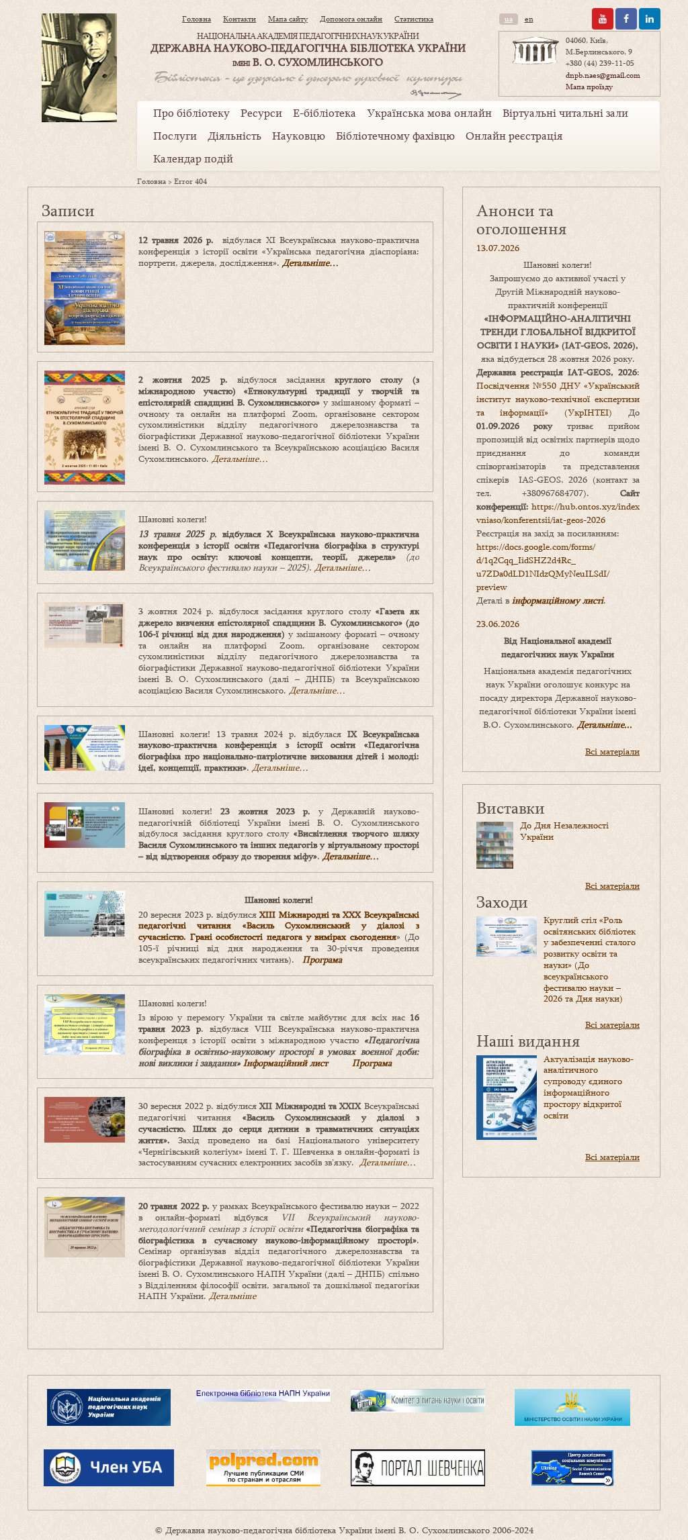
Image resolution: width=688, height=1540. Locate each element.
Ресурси (261, 112)
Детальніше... (604, 724)
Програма (322, 959)
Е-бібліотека (324, 112)
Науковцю (298, 135)
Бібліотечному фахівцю (395, 135)
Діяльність (234, 135)
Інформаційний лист (285, 1063)
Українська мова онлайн (429, 112)
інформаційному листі (557, 600)
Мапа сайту (288, 18)
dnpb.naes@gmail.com (603, 75)
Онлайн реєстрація (514, 135)
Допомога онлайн (351, 18)
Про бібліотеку (191, 112)
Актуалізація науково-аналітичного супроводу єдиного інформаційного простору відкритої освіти (589, 1087)
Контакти (239, 18)
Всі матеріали (612, 751)
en (529, 18)
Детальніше (232, 1296)
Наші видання (528, 1040)
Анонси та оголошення (521, 219)
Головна (196, 18)
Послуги (175, 135)
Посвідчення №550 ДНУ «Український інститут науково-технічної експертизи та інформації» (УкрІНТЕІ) (558, 398)
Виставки (510, 807)
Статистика (413, 18)
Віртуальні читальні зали (565, 112)
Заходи (502, 901)
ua (509, 18)
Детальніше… (310, 262)
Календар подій (193, 158)
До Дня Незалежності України (564, 831)
